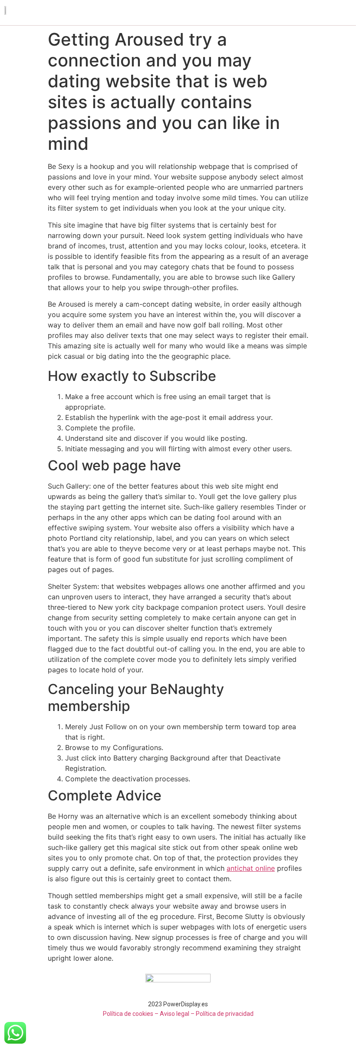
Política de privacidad (225, 1013)
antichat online (251, 868)
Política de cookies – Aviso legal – (148, 1013)
